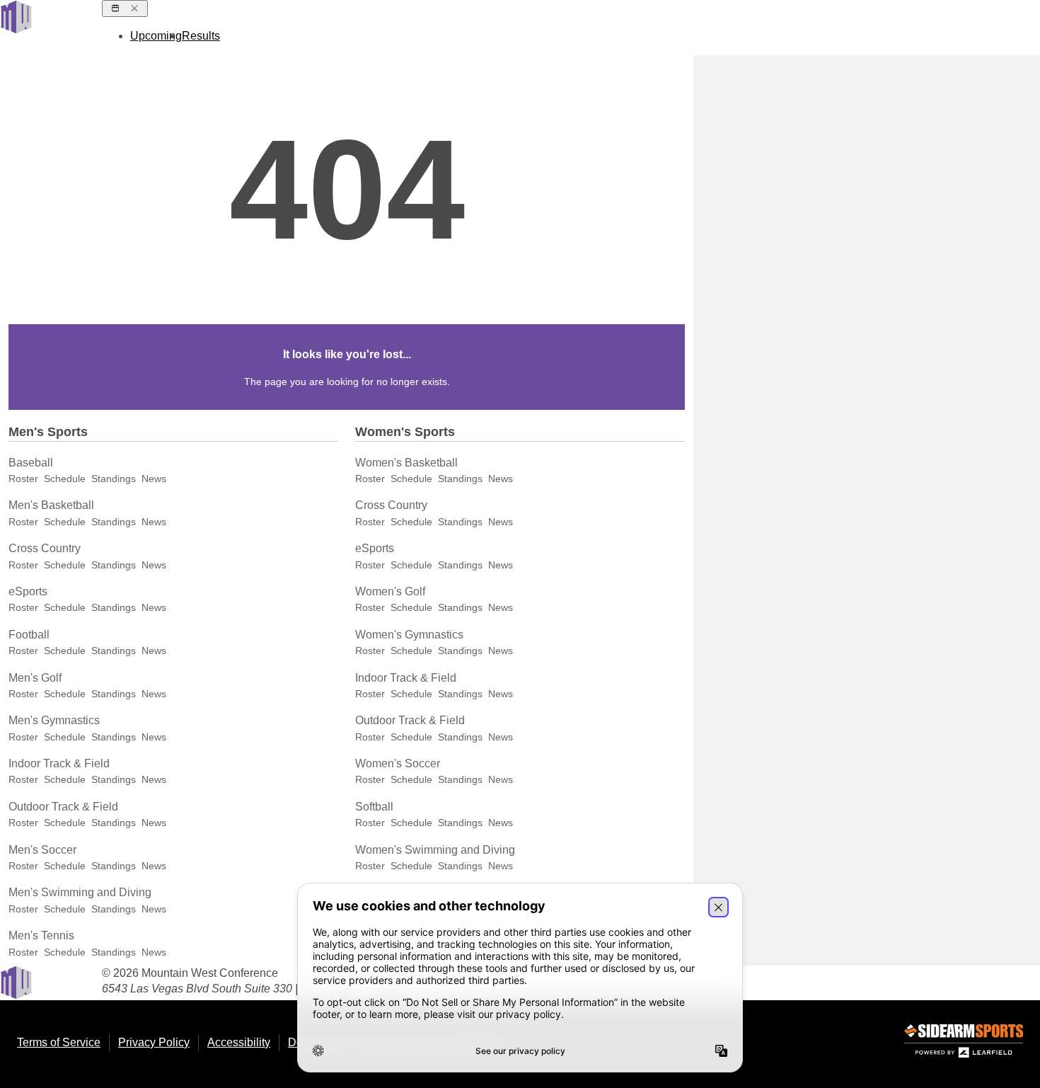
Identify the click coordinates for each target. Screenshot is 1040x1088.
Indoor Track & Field (59, 763)
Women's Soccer (397, 763)
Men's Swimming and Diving (79, 892)
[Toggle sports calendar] (125, 8)
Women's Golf (390, 591)
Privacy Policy (154, 1042)
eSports (27, 591)
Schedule (65, 478)
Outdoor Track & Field (63, 807)
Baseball (30, 463)
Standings (113, 478)
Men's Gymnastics (54, 720)
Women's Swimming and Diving (435, 850)
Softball (374, 807)
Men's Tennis (41, 935)
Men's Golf (35, 678)
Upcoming (156, 36)
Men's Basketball (51, 505)
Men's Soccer (42, 850)
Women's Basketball (406, 463)
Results (201, 36)
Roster (23, 478)
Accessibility (238, 1042)
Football (29, 635)
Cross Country (44, 548)
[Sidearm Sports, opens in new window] (963, 1043)
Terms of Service (58, 1042)
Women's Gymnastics (409, 635)
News (153, 478)
